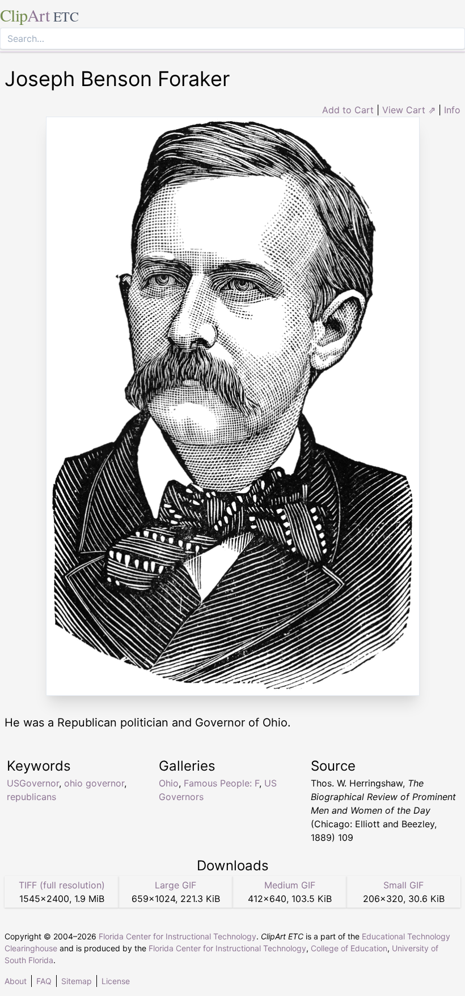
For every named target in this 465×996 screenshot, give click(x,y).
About (16, 981)
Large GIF (175, 885)
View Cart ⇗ (409, 110)
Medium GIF (289, 885)
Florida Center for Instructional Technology (177, 936)
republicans (31, 796)
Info (452, 110)
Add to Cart (348, 110)
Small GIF (403, 885)
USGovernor (33, 783)
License (116, 981)
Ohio (169, 783)
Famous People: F (221, 783)
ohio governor (94, 783)
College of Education (349, 948)
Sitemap (76, 981)
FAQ (44, 981)
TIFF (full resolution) (62, 885)
